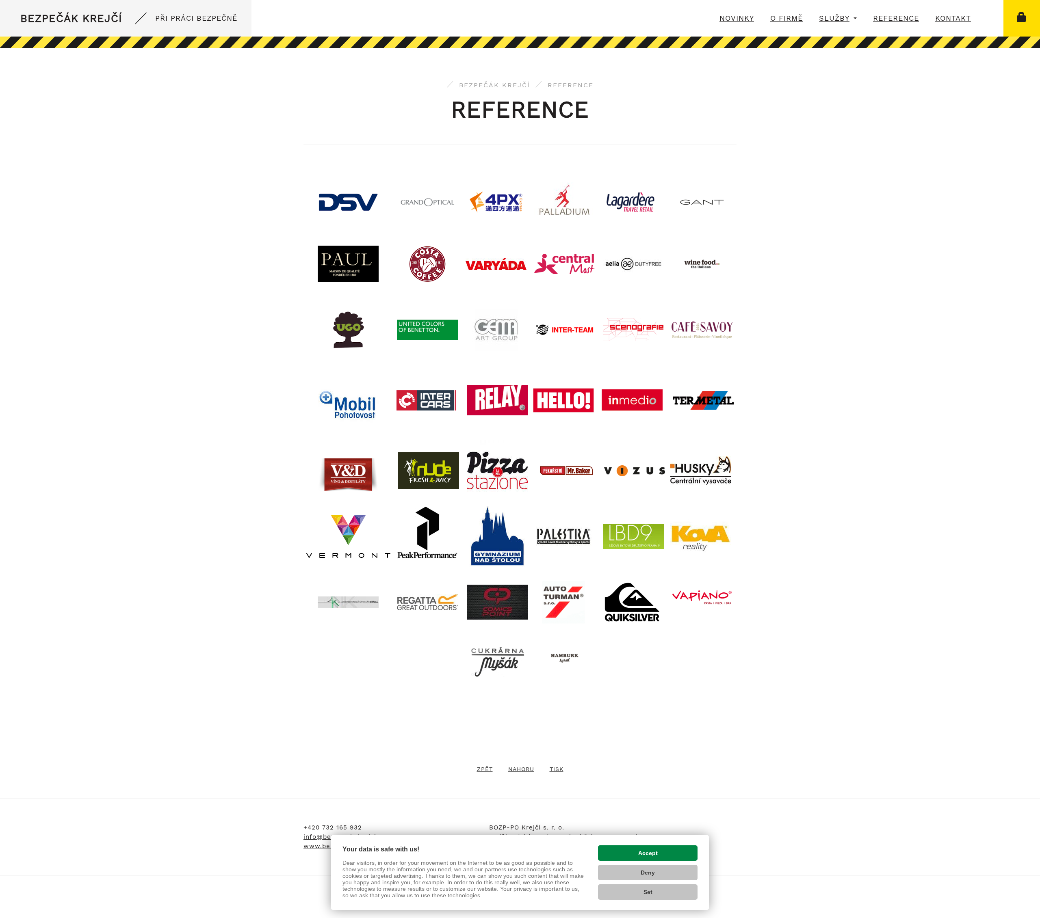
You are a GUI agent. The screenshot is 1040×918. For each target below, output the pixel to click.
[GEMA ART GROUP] (496, 329)
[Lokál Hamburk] (564, 657)
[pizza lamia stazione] (497, 444)
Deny (648, 872)
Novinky (736, 18)
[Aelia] (633, 263)
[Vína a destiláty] (348, 474)
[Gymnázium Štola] (497, 536)
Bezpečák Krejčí (128, 18)
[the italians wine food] (702, 263)
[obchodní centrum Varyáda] (496, 263)
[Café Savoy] (702, 329)
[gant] (702, 201)
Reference (896, 18)
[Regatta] (427, 601)
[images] (700, 470)
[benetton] (427, 329)
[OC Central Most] (564, 263)
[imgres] (633, 329)
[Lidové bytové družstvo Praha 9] (633, 536)
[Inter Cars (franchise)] (426, 399)
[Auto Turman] (563, 601)
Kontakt (953, 18)
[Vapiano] (702, 596)
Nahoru (521, 769)
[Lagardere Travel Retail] (633, 201)
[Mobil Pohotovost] (348, 404)
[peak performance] (427, 536)
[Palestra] (563, 536)
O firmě (786, 18)
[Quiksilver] (632, 601)
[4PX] (496, 201)
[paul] (348, 263)
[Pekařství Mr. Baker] (565, 470)
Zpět (485, 769)
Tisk (556, 769)
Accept (648, 853)
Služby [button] (834, 18)
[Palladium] (564, 201)
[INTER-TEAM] (564, 329)
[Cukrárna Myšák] (497, 661)
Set (648, 892)
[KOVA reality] (700, 536)
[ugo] (348, 312)
